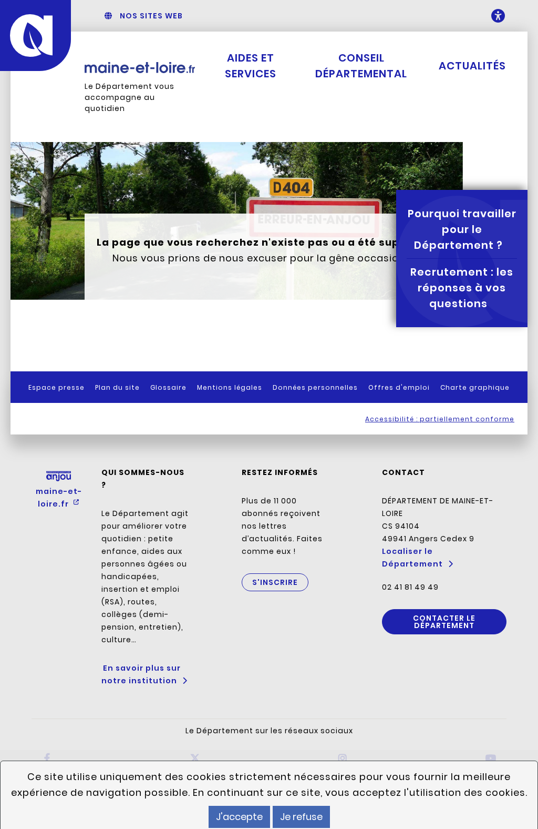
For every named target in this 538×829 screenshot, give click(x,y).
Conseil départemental (361, 65)
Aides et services (250, 65)
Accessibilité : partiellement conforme (439, 418)
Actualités (472, 65)
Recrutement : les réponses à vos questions (461, 288)
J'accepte (239, 816)
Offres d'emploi (399, 387)
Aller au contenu (299, 16)
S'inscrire (275, 582)
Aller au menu (234, 16)
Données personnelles (315, 387)
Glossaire (168, 387)
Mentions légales (229, 387)
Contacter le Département (444, 622)
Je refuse (301, 816)
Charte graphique (475, 387)
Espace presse (56, 387)
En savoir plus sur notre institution (141, 674)
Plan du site (117, 387)
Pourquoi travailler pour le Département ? (462, 229)
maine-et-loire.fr (59, 497)
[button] (488, 16)
